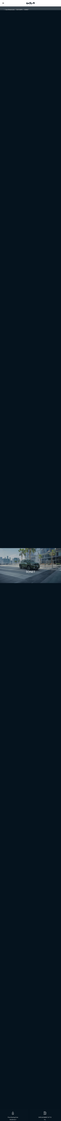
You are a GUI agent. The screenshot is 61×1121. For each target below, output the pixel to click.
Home (2, 9)
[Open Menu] (3, 3)
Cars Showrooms (10, 9)
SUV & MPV (19, 9)
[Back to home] (30, 3)
